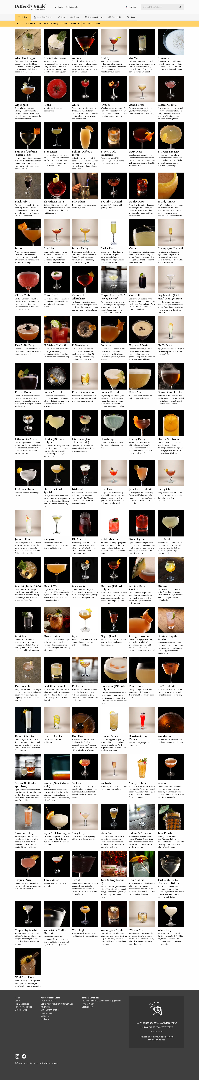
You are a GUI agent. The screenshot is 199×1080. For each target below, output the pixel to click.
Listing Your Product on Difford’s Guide (57, 1004)
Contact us (45, 1016)
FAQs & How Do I (48, 1001)
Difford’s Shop (21, 1010)
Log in (17, 1001)
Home (17, 998)
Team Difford (46, 1013)
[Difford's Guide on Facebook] (25, 1057)
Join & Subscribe (22, 1004)
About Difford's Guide (50, 998)
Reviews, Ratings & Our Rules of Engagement (101, 1001)
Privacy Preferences (23, 1007)
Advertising (45, 1007)
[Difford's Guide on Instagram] (18, 1057)
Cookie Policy (87, 1007)
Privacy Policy (88, 1004)
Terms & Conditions (90, 998)
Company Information (50, 1010)
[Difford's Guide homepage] (30, 7)
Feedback (45, 1019)
